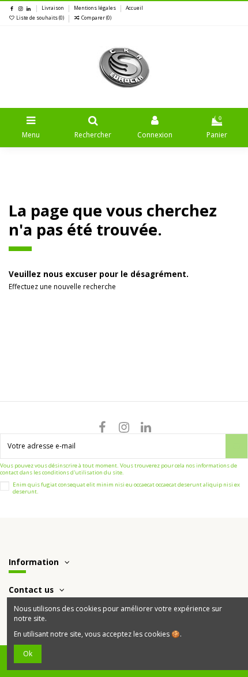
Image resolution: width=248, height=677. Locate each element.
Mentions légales (95, 8)
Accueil (134, 8)
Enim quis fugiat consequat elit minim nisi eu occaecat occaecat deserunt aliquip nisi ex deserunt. (126, 488)
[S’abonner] (236, 446)
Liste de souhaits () (40, 17)
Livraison (53, 8)
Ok (27, 654)
